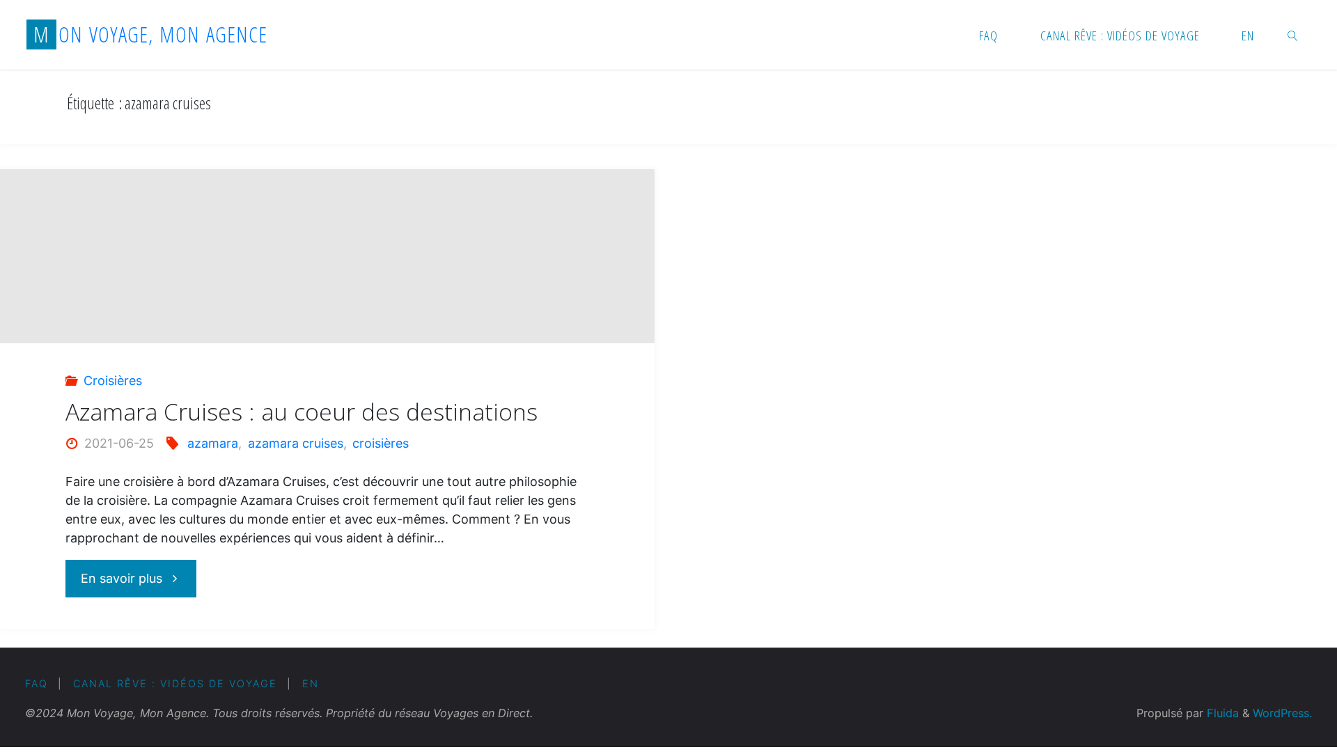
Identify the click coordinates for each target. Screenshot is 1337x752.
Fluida (1221, 713)
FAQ (36, 683)
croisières (380, 443)
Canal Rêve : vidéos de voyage (175, 683)
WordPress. (1282, 713)
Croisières (113, 380)
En (310, 683)
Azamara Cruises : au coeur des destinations (301, 411)
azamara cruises (295, 443)
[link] (1293, 35)
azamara (212, 443)
